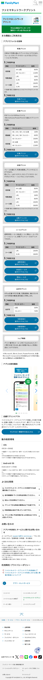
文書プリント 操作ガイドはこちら (21, 154)
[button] (35, 390)
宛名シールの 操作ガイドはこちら (21, 278)
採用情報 (27, 631)
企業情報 (27, 627)
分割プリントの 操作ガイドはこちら (21, 219)
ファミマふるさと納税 (10, 599)
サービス (10, 620)
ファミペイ (6, 593)
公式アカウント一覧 (7, 657)
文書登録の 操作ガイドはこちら (21, 327)
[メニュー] (40, 3)
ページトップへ (21, 614)
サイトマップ (26, 674)
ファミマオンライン (29, 593)
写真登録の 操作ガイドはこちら (21, 320)
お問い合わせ (6, 674)
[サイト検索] (35, 3)
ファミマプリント (28, 604)
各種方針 (27, 641)
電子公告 (27, 644)
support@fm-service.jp (22, 536)
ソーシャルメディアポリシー (11, 668)
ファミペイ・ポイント (11, 637)
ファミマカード (9, 641)
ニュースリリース (30, 634)
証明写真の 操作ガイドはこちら (21, 263)
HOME (3, 620)
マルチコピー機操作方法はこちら (21, 432)
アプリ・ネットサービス (21, 583)
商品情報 (7, 627)
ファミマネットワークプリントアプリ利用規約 (20, 570)
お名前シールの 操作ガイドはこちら (21, 270)
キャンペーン (8, 631)
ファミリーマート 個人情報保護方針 (13, 664)
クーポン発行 (7, 604)
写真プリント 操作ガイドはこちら (21, 100)
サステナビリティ (30, 637)
